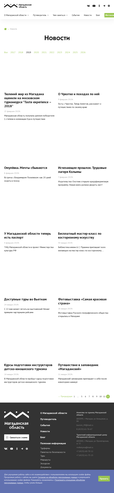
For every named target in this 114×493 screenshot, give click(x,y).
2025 (75, 52)
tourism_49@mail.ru (84, 425)
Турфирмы (45, 448)
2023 (59, 52)
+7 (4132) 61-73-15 (84, 455)
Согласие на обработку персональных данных (57, 477)
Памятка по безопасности (52, 452)
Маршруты (45, 459)
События (76, 15)
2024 (67, 52)
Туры (42, 455)
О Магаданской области (53, 413)
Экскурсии (45, 463)
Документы (45, 467)
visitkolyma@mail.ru (84, 447)
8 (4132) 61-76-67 (84, 429)
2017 (12, 52)
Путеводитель (48, 419)
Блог (98, 15)
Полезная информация (53, 443)
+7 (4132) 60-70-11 (84, 451)
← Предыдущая (65, 396)
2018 (20, 52)
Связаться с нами (18, 437)
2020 (36, 52)
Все (6, 52)
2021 (44, 52)
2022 (51, 52)
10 (100, 396)
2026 (83, 52)
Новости (88, 15)
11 (104, 396)
